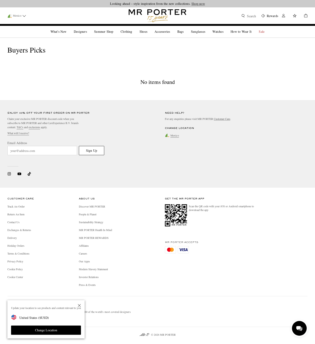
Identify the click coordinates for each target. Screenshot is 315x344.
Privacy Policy (15, 261)
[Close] (79, 305)
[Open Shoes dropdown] (149, 28)
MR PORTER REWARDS (94, 238)
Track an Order (16, 206)
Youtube (19, 174)
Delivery (12, 238)
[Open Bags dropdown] (185, 28)
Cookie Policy (15, 269)
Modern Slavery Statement (93, 269)
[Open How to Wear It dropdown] (253, 28)
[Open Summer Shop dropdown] (115, 28)
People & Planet (87, 214)
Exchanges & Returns (19, 230)
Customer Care (222, 119)
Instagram (9, 174)
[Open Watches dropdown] (225, 28)
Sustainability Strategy (91, 222)
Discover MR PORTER (92, 206)
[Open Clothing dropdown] (134, 28)
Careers (83, 253)
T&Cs (20, 127)
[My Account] (283, 16)
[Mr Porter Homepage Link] (157, 15)
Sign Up (91, 150)
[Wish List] (294, 16)
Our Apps (84, 261)
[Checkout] (304, 16)
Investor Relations (89, 277)
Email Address (17, 143)
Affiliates (84, 245)
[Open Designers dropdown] (89, 28)
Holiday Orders (15, 245)
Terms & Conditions (18, 253)
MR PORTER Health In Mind (95, 230)
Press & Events (87, 285)
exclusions (34, 127)
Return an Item (15, 214)
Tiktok (29, 174)
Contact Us (13, 222)
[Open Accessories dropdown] (172, 28)
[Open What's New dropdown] (68, 28)
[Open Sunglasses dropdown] (207, 28)
